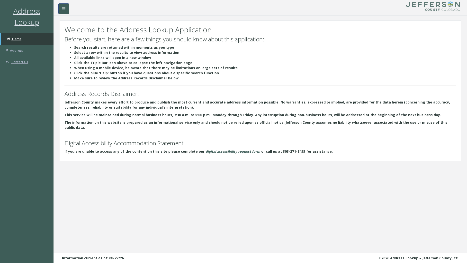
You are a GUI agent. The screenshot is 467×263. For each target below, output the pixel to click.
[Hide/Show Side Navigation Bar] (63, 8)
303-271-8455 (294, 151)
